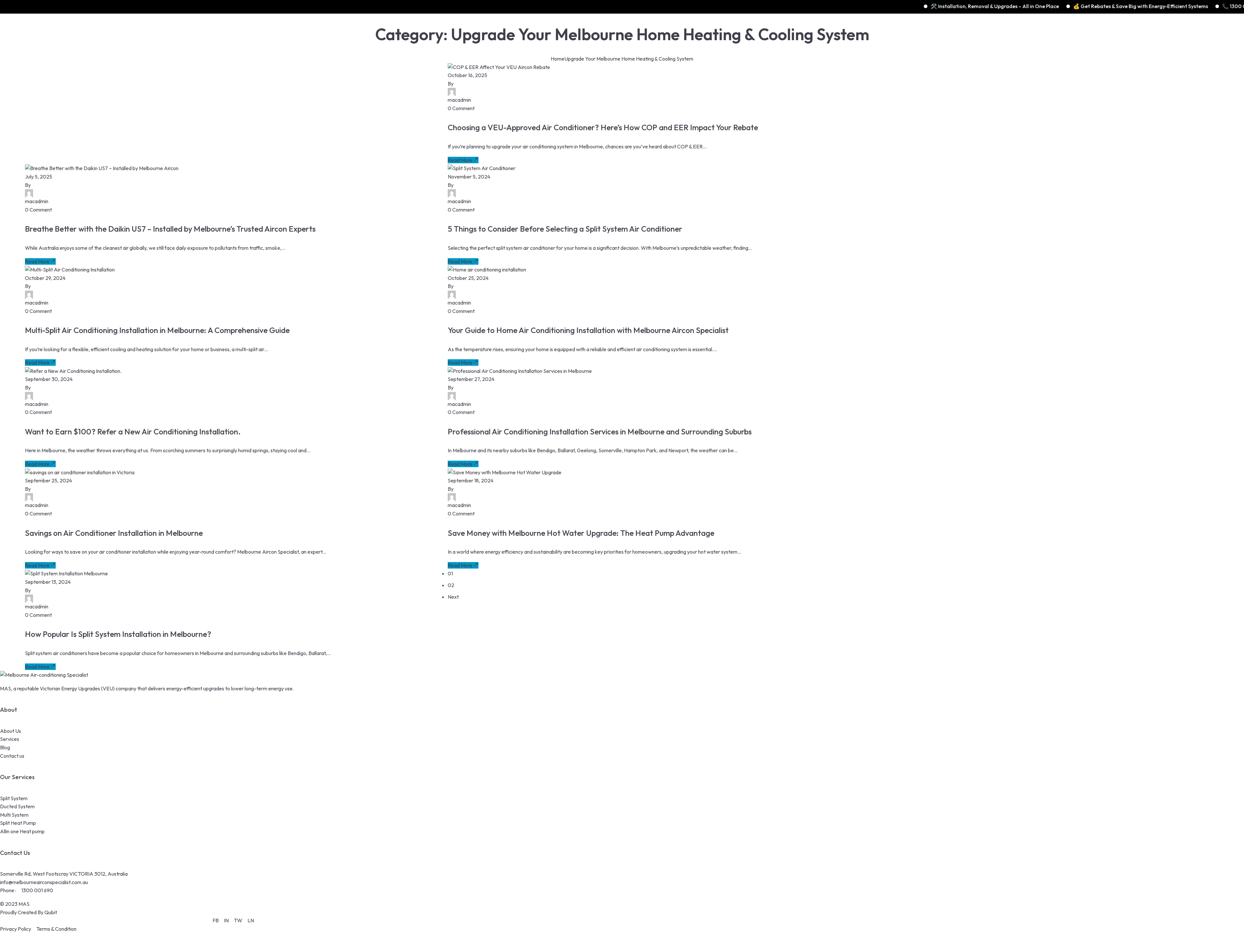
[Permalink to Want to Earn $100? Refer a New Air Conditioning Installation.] (73, 371)
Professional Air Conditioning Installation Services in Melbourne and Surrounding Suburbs (600, 431)
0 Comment (461, 108)
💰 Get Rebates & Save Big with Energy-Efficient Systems (1075, 6)
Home (557, 58)
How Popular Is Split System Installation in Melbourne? (118, 634)
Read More (460, 160)
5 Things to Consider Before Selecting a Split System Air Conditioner (565, 229)
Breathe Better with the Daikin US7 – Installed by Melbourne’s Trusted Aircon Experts (170, 229)
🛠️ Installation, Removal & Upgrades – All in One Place (930, 6)
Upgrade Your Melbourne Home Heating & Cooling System (628, 58)
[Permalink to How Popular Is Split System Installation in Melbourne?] (66, 573)
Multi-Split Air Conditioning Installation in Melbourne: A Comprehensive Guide (157, 330)
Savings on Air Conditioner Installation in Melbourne (114, 533)
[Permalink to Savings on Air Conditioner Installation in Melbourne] (79, 472)
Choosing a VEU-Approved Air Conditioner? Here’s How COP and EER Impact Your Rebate (603, 127)
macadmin (459, 100)
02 (451, 585)
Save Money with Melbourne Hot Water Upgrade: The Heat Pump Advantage (581, 533)
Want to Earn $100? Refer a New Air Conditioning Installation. (133, 431)
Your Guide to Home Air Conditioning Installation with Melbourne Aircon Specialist (588, 330)
